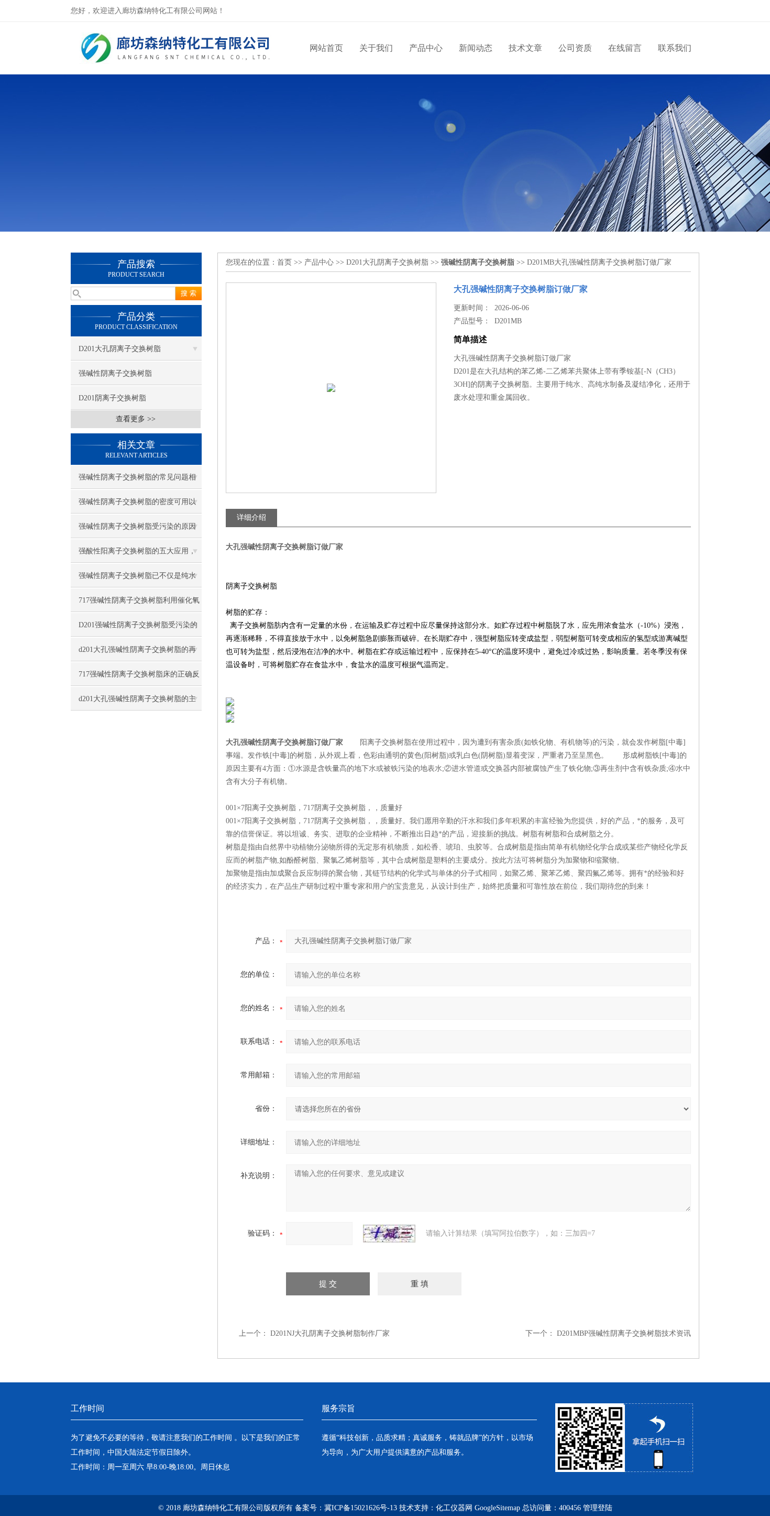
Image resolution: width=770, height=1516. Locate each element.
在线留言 (625, 47)
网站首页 (326, 47)
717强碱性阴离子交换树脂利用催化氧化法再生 (139, 604)
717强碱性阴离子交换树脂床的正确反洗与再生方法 (139, 678)
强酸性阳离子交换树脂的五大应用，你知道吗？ (137, 555)
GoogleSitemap (497, 1508)
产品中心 (426, 47)
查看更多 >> (136, 419)
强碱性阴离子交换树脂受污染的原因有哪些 (137, 530)
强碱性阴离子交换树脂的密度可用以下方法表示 (137, 506)
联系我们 (674, 47)
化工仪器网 (454, 1508)
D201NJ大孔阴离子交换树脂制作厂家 (330, 1333)
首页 (284, 262)
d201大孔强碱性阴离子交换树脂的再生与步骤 (137, 653)
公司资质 (575, 47)
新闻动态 (475, 47)
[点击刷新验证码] (389, 1233)
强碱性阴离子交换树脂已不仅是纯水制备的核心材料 (137, 579)
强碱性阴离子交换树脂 (115, 373)
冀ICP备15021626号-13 (360, 1508)
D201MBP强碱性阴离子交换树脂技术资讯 (624, 1333)
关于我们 (376, 47)
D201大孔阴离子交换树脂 (120, 349)
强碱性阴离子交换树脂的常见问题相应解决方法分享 (137, 481)
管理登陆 (597, 1508)
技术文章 (525, 47)
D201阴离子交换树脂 (112, 398)
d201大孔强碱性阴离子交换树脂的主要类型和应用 (137, 703)
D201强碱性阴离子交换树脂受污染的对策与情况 (138, 629)
